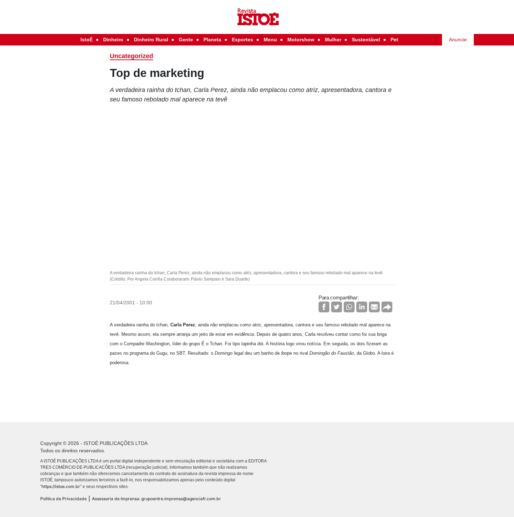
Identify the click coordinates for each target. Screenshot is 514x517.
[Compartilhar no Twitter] (336, 307)
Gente (186, 39)
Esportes (242, 39)
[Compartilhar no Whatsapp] (349, 307)
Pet (394, 39)
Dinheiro (113, 39)
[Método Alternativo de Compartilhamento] (386, 307)
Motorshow (300, 39)
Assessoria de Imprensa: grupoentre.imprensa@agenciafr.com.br (156, 498)
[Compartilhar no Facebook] (324, 307)
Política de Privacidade (63, 498)
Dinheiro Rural (151, 39)
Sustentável (366, 39)
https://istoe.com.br (61, 486)
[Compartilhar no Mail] (374, 307)
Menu (270, 39)
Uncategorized (131, 55)
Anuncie (458, 39)
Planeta (212, 39)
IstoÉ (86, 39)
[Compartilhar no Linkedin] (361, 307)
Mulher (333, 39)
